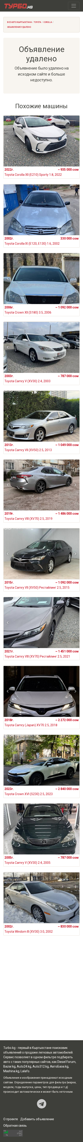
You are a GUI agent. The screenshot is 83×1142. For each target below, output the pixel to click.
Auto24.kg (24, 1066)
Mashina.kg (11, 1071)
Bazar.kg (9, 1066)
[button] (8, 141)
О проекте (10, 1119)
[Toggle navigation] (73, 6)
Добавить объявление (37, 1119)
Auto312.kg (41, 1066)
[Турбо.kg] (18, 6)
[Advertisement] (41, 993)
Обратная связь (15, 1125)
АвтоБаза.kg (59, 1066)
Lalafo (25, 1071)
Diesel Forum (66, 1062)
